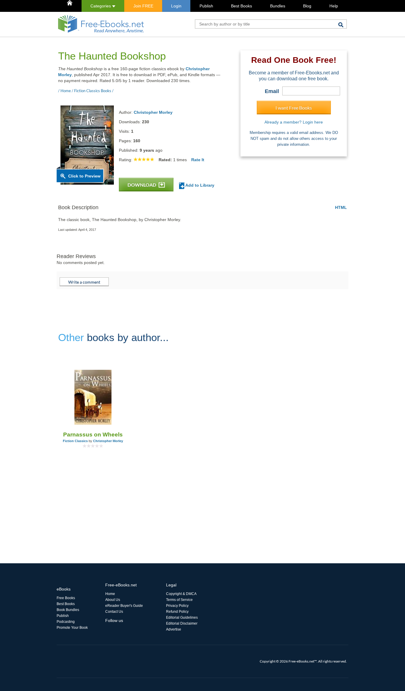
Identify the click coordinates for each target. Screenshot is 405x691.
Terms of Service (179, 600)
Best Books (241, 6)
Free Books (66, 598)
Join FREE (143, 6)
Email (272, 91)
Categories (101, 6)
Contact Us (114, 612)
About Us (112, 600)
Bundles (277, 6)
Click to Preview (84, 176)
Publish (206, 6)
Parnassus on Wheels (93, 434)
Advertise (173, 629)
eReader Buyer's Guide (124, 606)
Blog (307, 6)
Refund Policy (177, 612)
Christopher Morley (153, 112)
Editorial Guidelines (182, 617)
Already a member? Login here (293, 122)
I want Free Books (293, 108)
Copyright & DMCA (181, 594)
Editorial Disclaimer (181, 623)
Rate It (197, 159)
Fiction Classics (75, 441)
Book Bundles (68, 610)
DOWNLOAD (142, 185)
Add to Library (199, 185)
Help (333, 6)
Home (110, 594)
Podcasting (66, 622)
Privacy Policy (177, 606)
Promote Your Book (72, 628)
